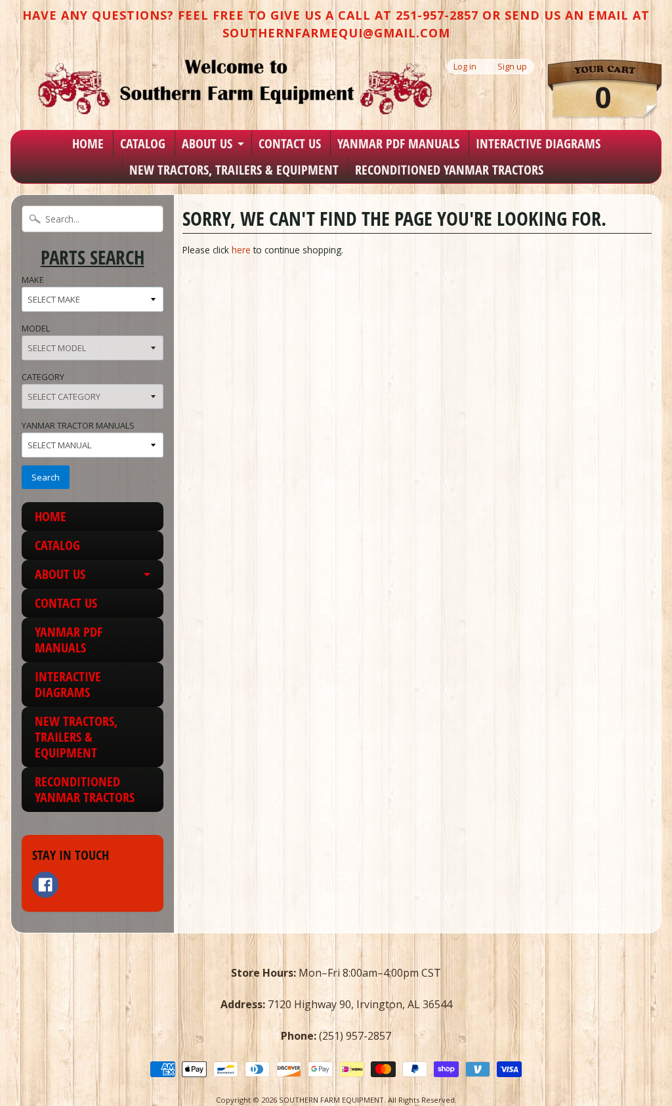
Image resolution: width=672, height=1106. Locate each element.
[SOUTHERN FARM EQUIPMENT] (235, 86)
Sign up (512, 66)
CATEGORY (43, 377)
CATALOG (142, 143)
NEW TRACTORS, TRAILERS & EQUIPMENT (234, 170)
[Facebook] (45, 885)
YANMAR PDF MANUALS (398, 143)
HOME (88, 143)
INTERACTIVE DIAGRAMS (538, 143)
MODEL (36, 328)
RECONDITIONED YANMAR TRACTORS (449, 170)
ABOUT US (207, 143)
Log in (464, 66)
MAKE (33, 280)
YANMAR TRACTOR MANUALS (78, 425)
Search (46, 477)
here (241, 250)
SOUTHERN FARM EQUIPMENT (331, 1100)
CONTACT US (290, 143)
